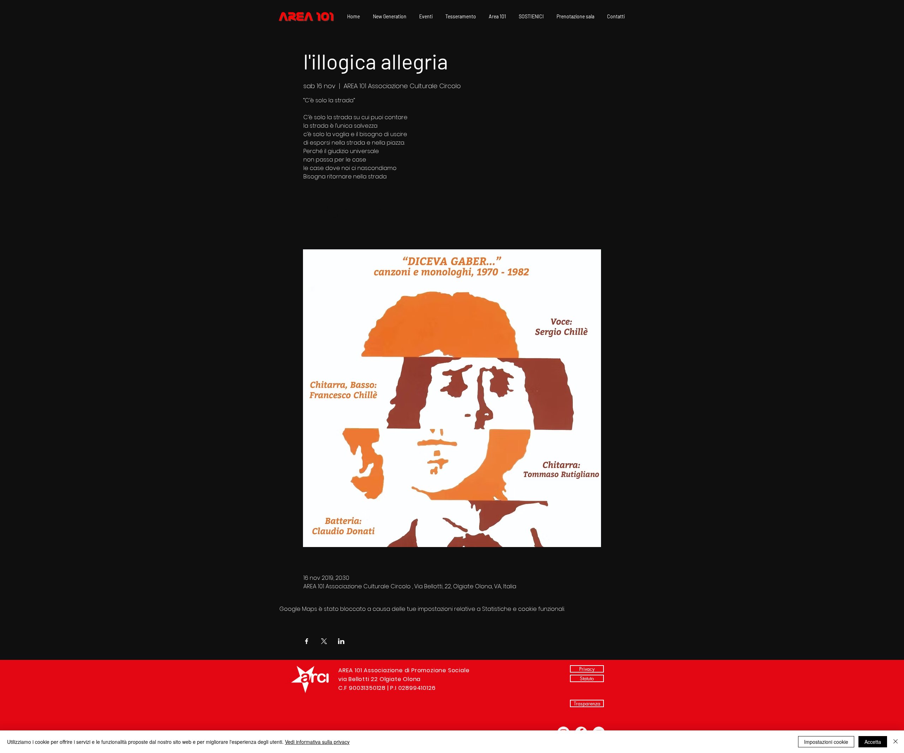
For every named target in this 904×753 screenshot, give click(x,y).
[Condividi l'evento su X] (324, 641)
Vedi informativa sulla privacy (317, 741)
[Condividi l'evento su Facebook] (306, 641)
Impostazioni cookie (826, 741)
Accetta (872, 741)
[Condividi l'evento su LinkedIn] (341, 641)
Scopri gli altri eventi (354, 216)
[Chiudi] (895, 741)
